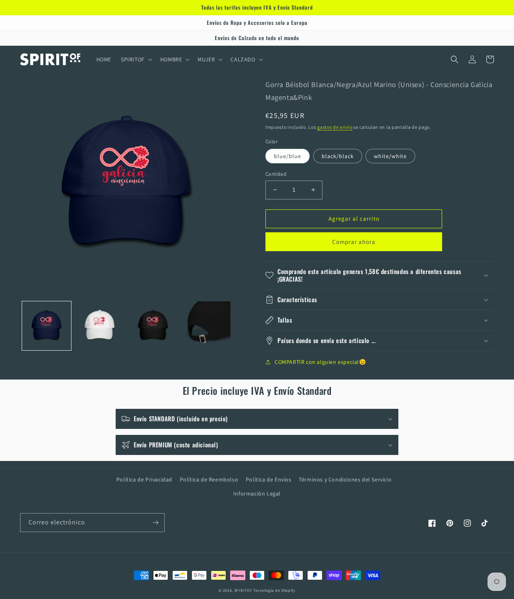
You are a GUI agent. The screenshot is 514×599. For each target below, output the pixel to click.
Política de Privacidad (144, 479)
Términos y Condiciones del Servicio (345, 479)
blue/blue (287, 156)
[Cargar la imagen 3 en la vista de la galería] (152, 325)
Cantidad (275, 174)
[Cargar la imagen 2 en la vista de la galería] (99, 325)
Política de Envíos (269, 479)
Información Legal (257, 493)
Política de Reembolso (209, 479)
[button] (135, 59)
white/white (390, 156)
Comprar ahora (353, 242)
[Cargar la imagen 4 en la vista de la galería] (206, 325)
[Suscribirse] (155, 522)
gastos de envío (335, 127)
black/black (338, 156)
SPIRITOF (243, 590)
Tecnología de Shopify (274, 590)
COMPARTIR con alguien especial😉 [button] (320, 361)
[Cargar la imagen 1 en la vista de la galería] (46, 325)
